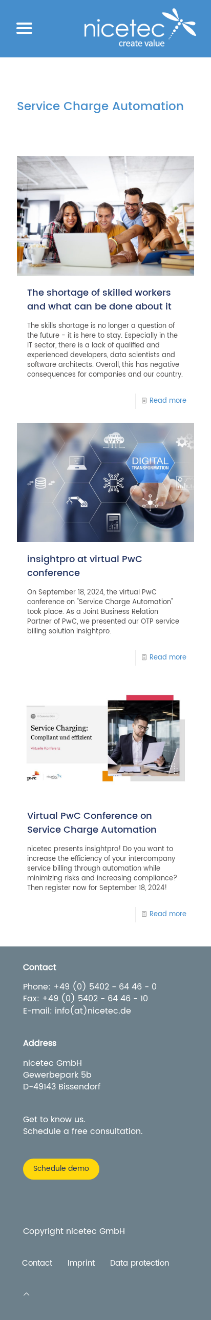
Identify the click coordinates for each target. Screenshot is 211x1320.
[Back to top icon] (26, 1294)
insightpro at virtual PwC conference (84, 566)
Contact (37, 1264)
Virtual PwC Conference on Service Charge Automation (92, 823)
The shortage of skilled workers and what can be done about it (99, 300)
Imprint (81, 1264)
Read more (168, 401)
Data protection (139, 1264)
